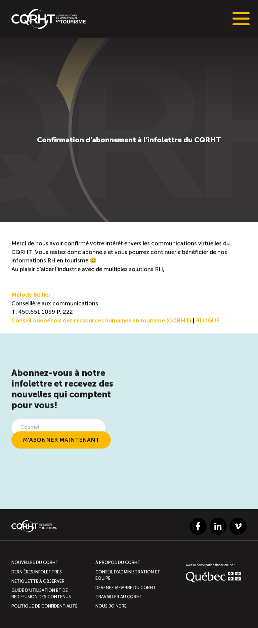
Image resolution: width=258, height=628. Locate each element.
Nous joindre (111, 606)
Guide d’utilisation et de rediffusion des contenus (41, 593)
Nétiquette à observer (37, 581)
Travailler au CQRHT (118, 596)
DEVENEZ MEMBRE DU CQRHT (125, 587)
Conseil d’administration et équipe (127, 575)
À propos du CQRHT (117, 562)
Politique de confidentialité (44, 606)
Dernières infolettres (36, 571)
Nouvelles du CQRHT (34, 562)
